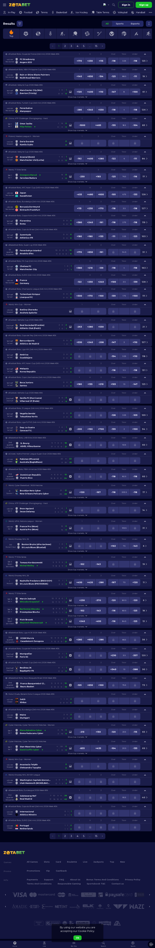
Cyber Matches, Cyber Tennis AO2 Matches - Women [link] (31, 725)
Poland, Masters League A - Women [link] (24, 136)
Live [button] (85, 862)
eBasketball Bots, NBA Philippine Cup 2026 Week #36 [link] (32, 69)
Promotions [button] (33, 871)
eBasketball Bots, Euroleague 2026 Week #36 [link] (28, 790)
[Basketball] (50, 34)
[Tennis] (38, 34)
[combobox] (106, 5)
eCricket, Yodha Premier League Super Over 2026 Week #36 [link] (34, 454)
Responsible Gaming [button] (69, 883)
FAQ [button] (61, 879)
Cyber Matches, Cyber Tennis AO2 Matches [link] (27, 741)
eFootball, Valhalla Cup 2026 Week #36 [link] (25, 320)
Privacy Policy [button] (132, 879)
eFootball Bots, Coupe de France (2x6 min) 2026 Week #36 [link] (33, 54)
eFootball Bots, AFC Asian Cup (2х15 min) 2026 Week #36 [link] (33, 187)
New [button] (122, 862)
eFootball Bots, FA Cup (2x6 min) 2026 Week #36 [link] (29, 261)
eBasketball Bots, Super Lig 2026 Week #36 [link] (27, 245)
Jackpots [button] (98, 862)
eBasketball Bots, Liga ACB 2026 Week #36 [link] (27, 632)
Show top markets (76, 97)
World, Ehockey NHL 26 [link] (18, 539)
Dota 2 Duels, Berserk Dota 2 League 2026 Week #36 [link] (31, 694)
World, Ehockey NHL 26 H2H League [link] (24, 775)
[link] (19, 5)
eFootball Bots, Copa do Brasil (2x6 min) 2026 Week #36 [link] (32, 229)
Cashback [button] (61, 871)
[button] (77, 54)
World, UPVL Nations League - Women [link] (25, 521)
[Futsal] (148, 34)
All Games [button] (32, 862)
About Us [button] (75, 879)
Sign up (143, 4)
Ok (77, 937)
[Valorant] (112, 34)
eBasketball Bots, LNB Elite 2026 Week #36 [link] (27, 438)
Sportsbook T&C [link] (96, 883)
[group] (122, 24)
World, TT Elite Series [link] (17, 169)
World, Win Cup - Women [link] (19, 304)
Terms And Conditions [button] (39, 883)
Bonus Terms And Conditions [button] (102, 879)
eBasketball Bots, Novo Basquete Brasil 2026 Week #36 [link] (32, 678)
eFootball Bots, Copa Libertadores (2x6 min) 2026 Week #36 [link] (34, 377)
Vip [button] (48, 871)
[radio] (107, 23)
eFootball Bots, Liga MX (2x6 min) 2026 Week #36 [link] (30, 349)
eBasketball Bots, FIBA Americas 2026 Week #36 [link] (29, 469)
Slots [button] (47, 862)
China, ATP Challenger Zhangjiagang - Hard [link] (28, 118)
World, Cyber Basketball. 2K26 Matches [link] (25, 485)
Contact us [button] (118, 883)
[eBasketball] (124, 34)
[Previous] (5, 895)
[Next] (149, 895)
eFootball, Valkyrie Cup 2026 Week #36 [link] (25, 85)
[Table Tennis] (75, 34)
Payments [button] (32, 879)
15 (96, 46)
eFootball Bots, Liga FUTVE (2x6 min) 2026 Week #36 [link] (31, 422)
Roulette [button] (72, 862)
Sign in (126, 4)
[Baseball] (99, 34)
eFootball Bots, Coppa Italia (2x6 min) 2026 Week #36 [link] (31, 215)
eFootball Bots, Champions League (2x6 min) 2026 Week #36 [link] (35, 289)
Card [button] (58, 862)
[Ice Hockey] (63, 34)
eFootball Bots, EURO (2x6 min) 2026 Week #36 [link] (29, 275)
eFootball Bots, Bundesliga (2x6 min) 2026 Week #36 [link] (31, 201)
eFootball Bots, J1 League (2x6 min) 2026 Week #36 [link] (30, 408)
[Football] (26, 34)
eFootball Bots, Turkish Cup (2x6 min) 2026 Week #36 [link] (31, 103)
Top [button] (112, 862)
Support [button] (48, 879)
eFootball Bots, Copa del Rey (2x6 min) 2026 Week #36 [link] (32, 335)
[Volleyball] (87, 34)
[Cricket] (136, 34)
